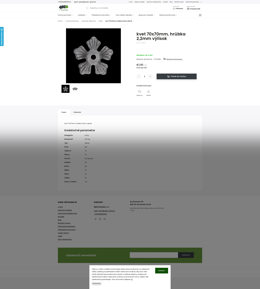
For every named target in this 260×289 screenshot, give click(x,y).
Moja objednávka (65, 239)
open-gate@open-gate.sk (104, 211)
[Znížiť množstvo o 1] (138, 76)
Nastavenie (96, 284)
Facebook (95, 219)
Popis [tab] (63, 112)
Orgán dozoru (63, 233)
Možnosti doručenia (174, 59)
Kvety (87, 135)
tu (132, 279)
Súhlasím (161, 270)
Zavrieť (193, 99)
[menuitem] (66, 15)
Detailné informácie (143, 85)
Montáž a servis (179, 2)
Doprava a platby (140, 2)
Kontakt (165, 2)
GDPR (60, 236)
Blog (171, 2)
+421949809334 (100, 214)
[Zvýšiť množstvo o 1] (150, 76)
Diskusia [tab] (77, 112)
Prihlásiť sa (186, 255)
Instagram (100, 219)
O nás (131, 2)
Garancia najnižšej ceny (154, 2)
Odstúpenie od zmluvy (67, 230)
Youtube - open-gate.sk (104, 219)
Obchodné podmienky (192, 2)
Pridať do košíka (178, 76)
